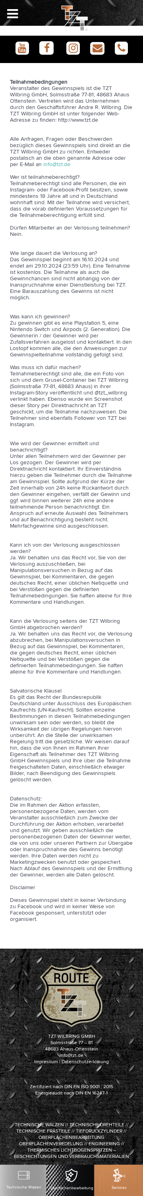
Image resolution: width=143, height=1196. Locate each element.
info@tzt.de (56, 164)
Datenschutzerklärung (85, 1062)
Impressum (46, 1062)
